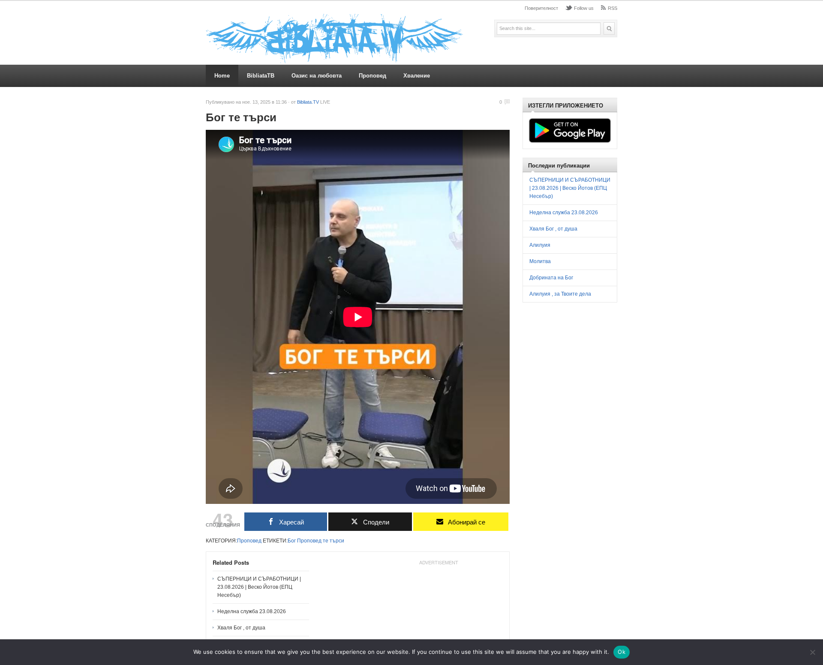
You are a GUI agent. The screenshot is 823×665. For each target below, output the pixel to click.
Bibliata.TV (308, 102)
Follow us (584, 8)
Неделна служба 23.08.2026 (251, 611)
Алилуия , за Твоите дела (560, 294)
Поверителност (541, 8)
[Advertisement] (593, 371)
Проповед (372, 75)
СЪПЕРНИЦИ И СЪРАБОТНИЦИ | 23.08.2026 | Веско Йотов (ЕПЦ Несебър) (259, 587)
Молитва (540, 261)
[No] (812, 652)
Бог (292, 541)
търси (337, 541)
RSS (612, 8)
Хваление (416, 75)
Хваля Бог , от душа (241, 628)
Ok (621, 651)
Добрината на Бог (551, 278)
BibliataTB (260, 75)
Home (222, 75)
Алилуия (539, 245)
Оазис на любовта (316, 75)
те (325, 541)
